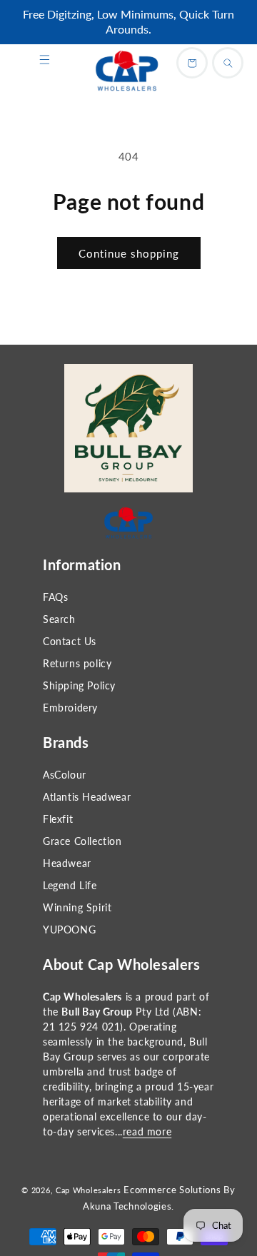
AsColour (64, 775)
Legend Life (70, 885)
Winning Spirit (77, 907)
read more (147, 1131)
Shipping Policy (79, 685)
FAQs (55, 597)
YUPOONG (69, 929)
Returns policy (77, 663)
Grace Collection (82, 841)
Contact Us (69, 641)
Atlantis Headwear (87, 797)
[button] (44, 60)
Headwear (67, 863)
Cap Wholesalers (88, 1190)
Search (59, 619)
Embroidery (70, 708)
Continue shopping (129, 253)
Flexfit (58, 819)
